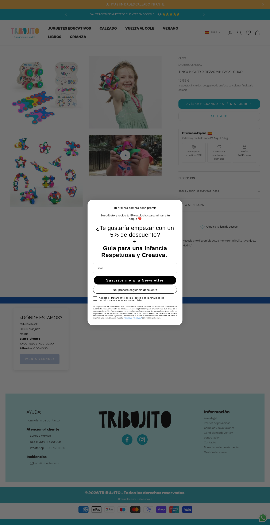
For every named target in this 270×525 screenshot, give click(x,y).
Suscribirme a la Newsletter (135, 280)
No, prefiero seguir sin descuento (135, 289)
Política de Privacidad (133, 318)
